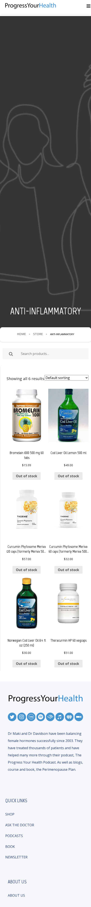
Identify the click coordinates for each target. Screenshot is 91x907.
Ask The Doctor (19, 825)
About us (16, 895)
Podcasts (14, 835)
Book (10, 846)
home (21, 334)
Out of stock (26, 476)
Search (11, 354)
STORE (38, 334)
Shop (9, 814)
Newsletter (16, 857)
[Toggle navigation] (88, 6)
